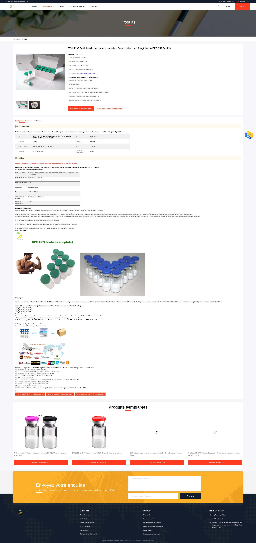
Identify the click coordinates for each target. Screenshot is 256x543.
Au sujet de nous (76, 6)
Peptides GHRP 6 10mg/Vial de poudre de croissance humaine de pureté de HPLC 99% (156, 454)
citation (242, 6)
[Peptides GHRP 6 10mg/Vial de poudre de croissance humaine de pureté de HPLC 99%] (157, 432)
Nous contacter (85, 526)
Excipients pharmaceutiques (152, 534)
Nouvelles (93, 6)
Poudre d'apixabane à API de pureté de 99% (90, 394)
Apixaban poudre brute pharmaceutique (59, 394)
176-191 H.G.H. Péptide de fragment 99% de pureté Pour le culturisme (39, 453)
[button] (16, 437)
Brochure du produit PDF (86, 73)
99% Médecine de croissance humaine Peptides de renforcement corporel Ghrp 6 (98, 454)
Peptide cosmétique (149, 519)
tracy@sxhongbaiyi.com (227, 1)
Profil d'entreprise (85, 515)
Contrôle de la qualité (87, 522)
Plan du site (84, 530)
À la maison (16, 39)
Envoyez (190, 496)
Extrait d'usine (147, 530)
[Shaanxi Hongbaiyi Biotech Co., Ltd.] (12, 6)
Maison (34, 6)
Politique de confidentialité (88, 534)
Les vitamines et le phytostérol (153, 526)
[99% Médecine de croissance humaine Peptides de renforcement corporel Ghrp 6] (99, 432)
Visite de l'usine (85, 519)
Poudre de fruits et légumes (152, 522)
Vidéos (61, 6)
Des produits (47, 6)
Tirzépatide (146, 515)
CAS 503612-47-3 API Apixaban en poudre (30, 394)
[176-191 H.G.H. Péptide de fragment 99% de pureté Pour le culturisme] (41, 432)
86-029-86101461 (244, 1)
